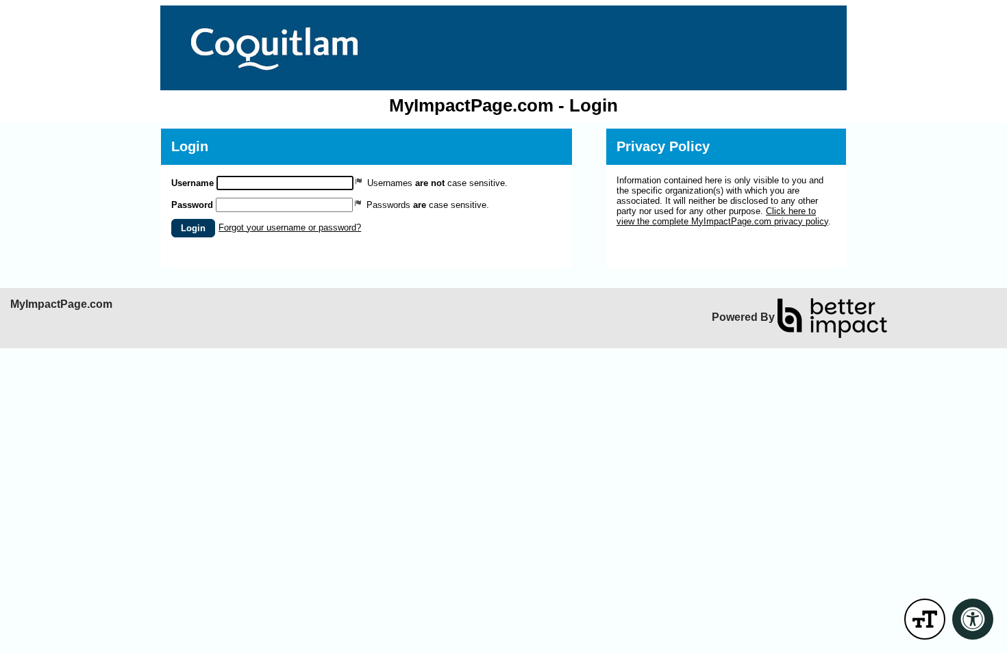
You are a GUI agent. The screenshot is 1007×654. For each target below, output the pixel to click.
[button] (193, 228)
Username (192, 183)
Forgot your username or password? (290, 227)
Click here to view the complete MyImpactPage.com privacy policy (722, 216)
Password (192, 205)
